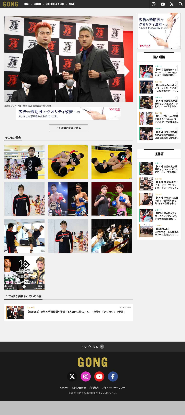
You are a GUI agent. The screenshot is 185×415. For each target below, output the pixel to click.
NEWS (26, 4)
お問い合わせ (79, 387)
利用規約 (94, 387)
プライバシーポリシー (113, 387)
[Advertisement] (159, 289)
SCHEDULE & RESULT (55, 4)
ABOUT (64, 387)
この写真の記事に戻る (68, 127)
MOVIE (72, 4)
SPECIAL (37, 4)
